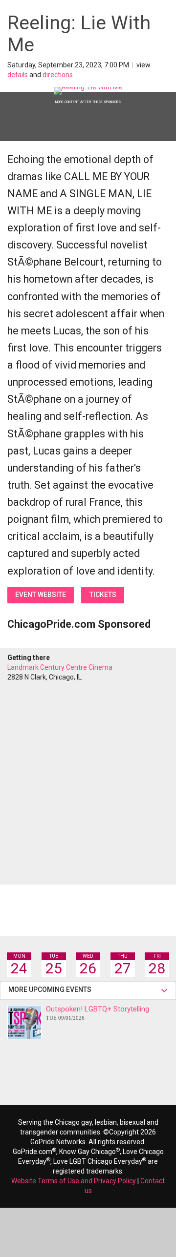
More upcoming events (51, 989)
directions (58, 75)
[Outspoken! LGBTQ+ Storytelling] (24, 1022)
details (17, 75)
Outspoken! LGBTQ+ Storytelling (97, 1013)
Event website (40, 594)
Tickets (102, 594)
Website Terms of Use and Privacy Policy (73, 1181)
